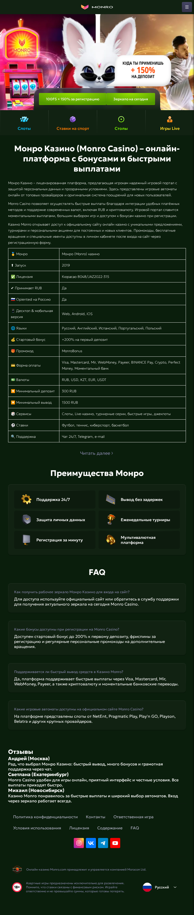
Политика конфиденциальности (45, 816)
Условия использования (37, 827)
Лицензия (79, 827)
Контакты (95, 816)
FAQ (135, 827)
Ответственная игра (133, 816)
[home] (97, 7)
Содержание (110, 827)
